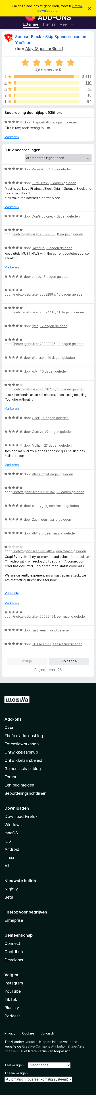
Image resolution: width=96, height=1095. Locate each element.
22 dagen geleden (59, 432)
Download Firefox (21, 816)
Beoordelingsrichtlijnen (25, 793)
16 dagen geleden (54, 371)
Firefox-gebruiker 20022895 (34, 294)
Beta (8, 897)
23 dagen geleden (58, 445)
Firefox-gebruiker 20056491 (34, 616)
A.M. (35, 371)
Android (11, 849)
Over (8, 727)
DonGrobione (42, 216)
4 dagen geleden (67, 216)
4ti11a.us (38, 533)
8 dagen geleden (70, 234)
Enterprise (13, 920)
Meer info (11, 593)
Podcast (12, 1016)
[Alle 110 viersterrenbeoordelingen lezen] (46, 83)
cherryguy (39, 506)
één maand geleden (64, 506)
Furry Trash (40, 183)
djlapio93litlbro (43, 122)
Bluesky (11, 1007)
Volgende (69, 661)
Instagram (13, 983)
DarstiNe (38, 248)
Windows (13, 824)
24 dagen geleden (59, 474)
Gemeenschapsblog (22, 768)
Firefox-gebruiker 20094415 (34, 312)
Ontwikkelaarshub (21, 752)
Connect (12, 943)
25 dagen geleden (70, 492)
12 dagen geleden (53, 326)
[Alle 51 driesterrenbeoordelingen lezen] (46, 89)
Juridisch (47, 1033)
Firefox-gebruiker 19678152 (34, 492)
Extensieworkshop (21, 744)
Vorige (27, 661)
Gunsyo (37, 432)
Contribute (14, 951)
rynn (35, 326)
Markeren (11, 137)
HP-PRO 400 (41, 644)
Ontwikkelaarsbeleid (23, 760)
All (6, 865)
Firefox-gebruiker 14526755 (34, 389)
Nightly (11, 889)
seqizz (37, 276)
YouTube (12, 991)
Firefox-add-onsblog (23, 735)
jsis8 (35, 630)
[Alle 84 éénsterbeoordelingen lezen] (46, 101)
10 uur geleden (60, 169)
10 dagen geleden (70, 294)
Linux (9, 857)
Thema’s (49, 24)
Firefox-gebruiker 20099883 (34, 234)
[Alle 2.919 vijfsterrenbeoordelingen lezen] (46, 76)
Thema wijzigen (16, 1073)
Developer (13, 960)
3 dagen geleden (63, 183)
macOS (11, 833)
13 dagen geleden (70, 344)
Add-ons (13, 719)
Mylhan (37, 445)
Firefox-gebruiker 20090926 (34, 344)
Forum (10, 776)
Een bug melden (19, 785)
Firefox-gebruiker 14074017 (33, 551)
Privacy (9, 1033)
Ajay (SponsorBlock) (44, 48)
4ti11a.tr (38, 474)
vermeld (31, 1042)
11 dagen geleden (70, 312)
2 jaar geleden (66, 122)
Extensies (31, 24)
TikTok (10, 999)
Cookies (28, 1033)
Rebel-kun (39, 169)
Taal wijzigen (14, 1065)
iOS (7, 841)
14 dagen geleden (61, 357)
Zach (35, 519)
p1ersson (39, 357)
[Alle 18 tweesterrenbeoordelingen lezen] (46, 95)
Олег (35, 418)
